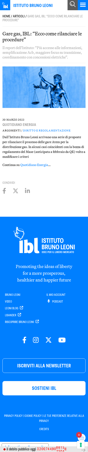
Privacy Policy (13, 416)
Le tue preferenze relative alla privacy (61, 418)
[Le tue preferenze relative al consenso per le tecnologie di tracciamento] (81, 445)
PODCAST (57, 301)
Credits (44, 429)
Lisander (11, 315)
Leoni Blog (12, 308)
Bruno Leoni (12, 295)
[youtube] (62, 340)
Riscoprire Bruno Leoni (20, 322)
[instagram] (36, 340)
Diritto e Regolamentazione (47, 130)
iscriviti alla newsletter (44, 365)
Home (6, 16)
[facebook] (24, 340)
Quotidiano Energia (34, 165)
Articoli (19, 16)
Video (8, 301)
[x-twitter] (48, 340)
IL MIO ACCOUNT (55, 295)
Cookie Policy (33, 416)
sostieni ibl (44, 388)
